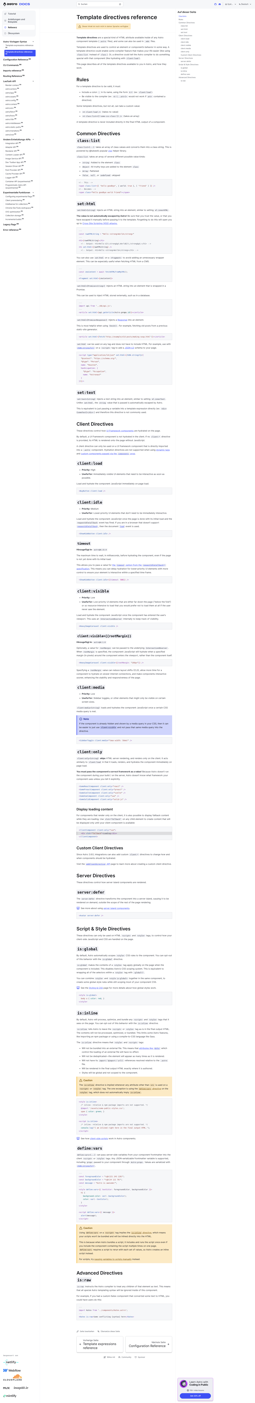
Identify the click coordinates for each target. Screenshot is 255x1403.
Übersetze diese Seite (110, 1331)
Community (126, 1357)
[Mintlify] (9, 1396)
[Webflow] (12, 1370)
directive (150, 1088)
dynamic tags (163, 450)
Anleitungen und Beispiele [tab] (16, 20)
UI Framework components (120, 430)
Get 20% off (195, 1396)
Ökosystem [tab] (14, 33)
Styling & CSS (96, 988)
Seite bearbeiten (87, 1331)
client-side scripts (99, 1138)
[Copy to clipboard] (169, 182)
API (98, 864)
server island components (116, 908)
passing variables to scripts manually (113, 1259)
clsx (110, 150)
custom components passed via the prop (108, 453)
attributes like (149, 1048)
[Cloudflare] (12, 1378)
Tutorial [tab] (12, 13)
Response (122, 320)
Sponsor (141, 1357)
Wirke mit (111, 1357)
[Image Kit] (21, 1388)
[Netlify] (10, 1362)
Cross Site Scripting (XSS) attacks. (99, 223)
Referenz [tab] (12, 27)
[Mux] (6, 1388)
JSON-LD (129, 347)
